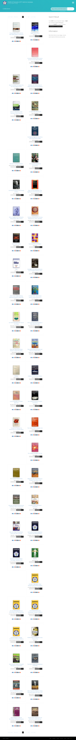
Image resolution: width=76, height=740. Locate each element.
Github (65, 738)
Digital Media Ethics (35, 33)
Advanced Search (62, 11)
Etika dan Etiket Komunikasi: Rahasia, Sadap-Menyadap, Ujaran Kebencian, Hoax (16, 351)
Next (29, 732)
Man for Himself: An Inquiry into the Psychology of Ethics (16, 85)
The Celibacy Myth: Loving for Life (35, 428)
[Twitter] (32, 66)
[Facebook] (31, 66)
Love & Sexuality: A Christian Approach (16, 402)
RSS (71, 738)
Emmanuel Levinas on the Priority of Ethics (16, 191)
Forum (68, 738)
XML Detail (18, 37)
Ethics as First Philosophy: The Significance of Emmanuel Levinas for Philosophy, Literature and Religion (35, 192)
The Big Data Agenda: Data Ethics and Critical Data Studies (35, 137)
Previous (16, 732)
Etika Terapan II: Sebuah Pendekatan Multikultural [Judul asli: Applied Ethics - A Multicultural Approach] (16, 720)
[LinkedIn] (37, 66)
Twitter (58, 738)
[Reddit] (36, 66)
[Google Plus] (33, 66)
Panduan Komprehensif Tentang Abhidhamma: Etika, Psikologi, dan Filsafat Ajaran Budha (35, 218)
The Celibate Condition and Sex (35, 453)
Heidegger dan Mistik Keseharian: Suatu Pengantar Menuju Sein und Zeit (35, 271)
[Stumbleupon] (38, 66)
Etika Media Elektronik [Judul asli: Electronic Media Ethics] (35, 350)
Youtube (61, 738)
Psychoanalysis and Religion (35, 244)
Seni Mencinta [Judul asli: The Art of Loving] (16, 323)
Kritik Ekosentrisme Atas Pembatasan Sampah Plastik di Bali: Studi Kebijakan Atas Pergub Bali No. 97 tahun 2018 (35, 613)
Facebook (53, 738)
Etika (16, 269)
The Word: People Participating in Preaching (35, 665)
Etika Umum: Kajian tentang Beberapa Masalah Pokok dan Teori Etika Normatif (16, 297)
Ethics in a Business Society (16, 691)
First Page (10, 732)
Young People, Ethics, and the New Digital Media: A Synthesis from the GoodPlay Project (16, 34)
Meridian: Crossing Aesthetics (16, 163)
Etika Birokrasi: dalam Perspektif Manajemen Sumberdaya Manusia (16, 666)
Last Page (33, 732)
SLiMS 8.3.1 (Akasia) (5, 738)
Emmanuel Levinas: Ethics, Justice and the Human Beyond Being (35, 59)
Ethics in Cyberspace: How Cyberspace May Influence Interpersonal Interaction (16, 113)
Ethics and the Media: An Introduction (35, 164)
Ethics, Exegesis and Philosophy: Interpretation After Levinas (16, 217)
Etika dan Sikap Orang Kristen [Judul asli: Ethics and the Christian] (16, 533)
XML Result (52, 26)
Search (70, 8)
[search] (59, 8)
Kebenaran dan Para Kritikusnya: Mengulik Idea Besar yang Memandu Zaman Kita (35, 480)
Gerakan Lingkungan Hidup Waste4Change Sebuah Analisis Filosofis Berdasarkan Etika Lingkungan (35, 586)
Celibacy (16, 376)
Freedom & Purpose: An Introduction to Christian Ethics (16, 428)
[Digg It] (34, 66)
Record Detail (13, 37)
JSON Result (59, 26)
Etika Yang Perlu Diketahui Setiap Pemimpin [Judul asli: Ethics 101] (35, 691)
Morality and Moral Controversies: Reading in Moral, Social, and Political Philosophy (16, 507)
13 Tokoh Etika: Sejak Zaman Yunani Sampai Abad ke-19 (35, 296)
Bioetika (35, 558)
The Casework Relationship (16, 478)
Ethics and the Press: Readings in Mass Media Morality (35, 323)
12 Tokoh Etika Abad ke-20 (35, 111)
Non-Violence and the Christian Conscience (35, 402)
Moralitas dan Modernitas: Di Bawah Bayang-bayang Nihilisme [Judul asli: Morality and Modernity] (35, 87)
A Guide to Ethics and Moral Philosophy (35, 506)
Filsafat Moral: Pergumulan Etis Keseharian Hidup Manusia (35, 718)
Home (50, 738)
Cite (22, 37)
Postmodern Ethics (16, 244)
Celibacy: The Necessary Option (35, 376)
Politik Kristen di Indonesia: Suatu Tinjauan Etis (35, 638)
